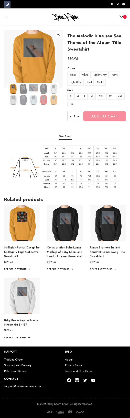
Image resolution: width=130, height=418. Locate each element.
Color (71, 68)
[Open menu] (6, 16)
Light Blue (76, 82)
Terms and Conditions (78, 371)
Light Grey (100, 75)
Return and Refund (15, 371)
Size (70, 90)
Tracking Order (13, 359)
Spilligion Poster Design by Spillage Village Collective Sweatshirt (21, 251)
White (85, 75)
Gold (100, 82)
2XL (101, 96)
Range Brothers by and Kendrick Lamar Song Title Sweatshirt (107, 251)
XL (92, 96)
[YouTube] (123, 4)
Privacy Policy (73, 365)
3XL (111, 96)
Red (89, 82)
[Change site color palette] (7, 4)
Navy (115, 75)
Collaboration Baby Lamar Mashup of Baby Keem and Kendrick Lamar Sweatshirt (64, 251)
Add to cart (104, 116)
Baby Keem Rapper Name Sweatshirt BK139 (21, 322)
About (68, 359)
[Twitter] (117, 4)
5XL (72, 104)
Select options (15, 269)
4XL (120, 96)
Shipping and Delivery (17, 365)
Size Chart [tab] (65, 136)
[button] (58, 34)
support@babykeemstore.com (22, 386)
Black (73, 75)
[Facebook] (112, 4)
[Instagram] (77, 380)
